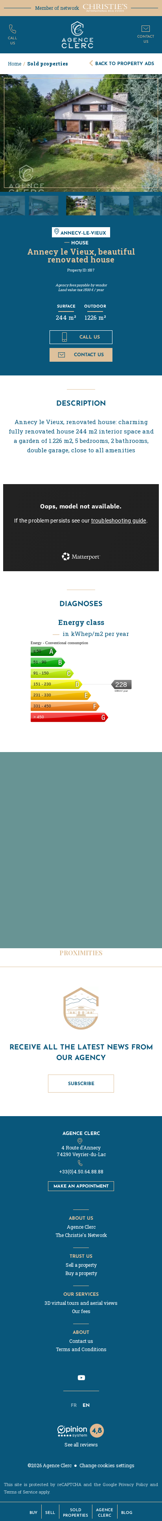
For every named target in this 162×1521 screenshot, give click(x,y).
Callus (12, 40)
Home (14, 63)
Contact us (89, 354)
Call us (89, 337)
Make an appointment (81, 1186)
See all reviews (81, 1444)
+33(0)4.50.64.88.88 (81, 1171)
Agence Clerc (81, 1133)
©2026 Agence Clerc (50, 1465)
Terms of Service (20, 1492)
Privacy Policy (133, 1484)
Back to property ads (124, 63)
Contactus (145, 39)
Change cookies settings (106, 1465)
